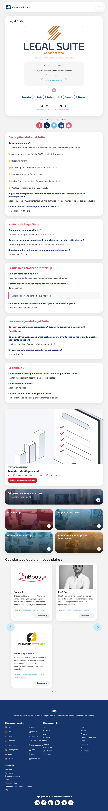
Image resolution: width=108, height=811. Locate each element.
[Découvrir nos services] (98, 500)
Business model (53, 97)
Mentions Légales (12, 783)
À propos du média (12, 776)
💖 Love (8, 727)
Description (26, 97)
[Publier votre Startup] (49, 549)
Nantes (46, 744)
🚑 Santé (8, 754)
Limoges (84, 744)
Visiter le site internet (53, 80)
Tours (83, 747)
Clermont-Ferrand (88, 737)
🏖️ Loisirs (32, 754)
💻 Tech (32, 750)
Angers (84, 734)
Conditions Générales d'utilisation (18, 786)
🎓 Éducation (10, 745)
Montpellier (47, 747)
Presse (8, 780)
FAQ (6, 790)
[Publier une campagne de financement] (99, 549)
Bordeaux (47, 754)
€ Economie (9, 736)
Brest (83, 741)
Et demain (82, 97)
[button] (42, 106)
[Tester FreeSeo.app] (49, 526)
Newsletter (9, 773)
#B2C (42, 610)
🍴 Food (32, 727)
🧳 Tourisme (34, 736)
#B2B (45, 58)
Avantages (69, 97)
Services (8, 770)
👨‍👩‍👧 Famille (33, 732)
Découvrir (41, 616)
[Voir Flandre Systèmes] (32, 639)
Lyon (45, 734)
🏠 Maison (9, 759)
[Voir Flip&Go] (76, 577)
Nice (45, 741)
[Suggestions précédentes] (10, 627)
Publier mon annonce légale (22, 480)
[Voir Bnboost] (32, 577)
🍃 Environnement (36, 745)
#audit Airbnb (27, 610)
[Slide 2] (55, 691)
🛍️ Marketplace (11, 750)
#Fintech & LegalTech (56, 58)
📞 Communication (36, 741)
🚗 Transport (10, 741)
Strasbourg (47, 751)
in (54, 90)
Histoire (39, 97)
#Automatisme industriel (30, 674)
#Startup (38, 58)
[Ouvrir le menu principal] (99, 7)
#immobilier (69, 58)
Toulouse (46, 737)
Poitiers (84, 754)
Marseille (46, 731)
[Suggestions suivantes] (97, 627)
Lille (82, 727)
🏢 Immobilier (34, 759)
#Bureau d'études (20, 677)
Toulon (83, 731)
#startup (86, 610)
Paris (45, 727)
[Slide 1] (52, 691)
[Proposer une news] (99, 526)
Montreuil (85, 751)
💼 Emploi (9, 732)
